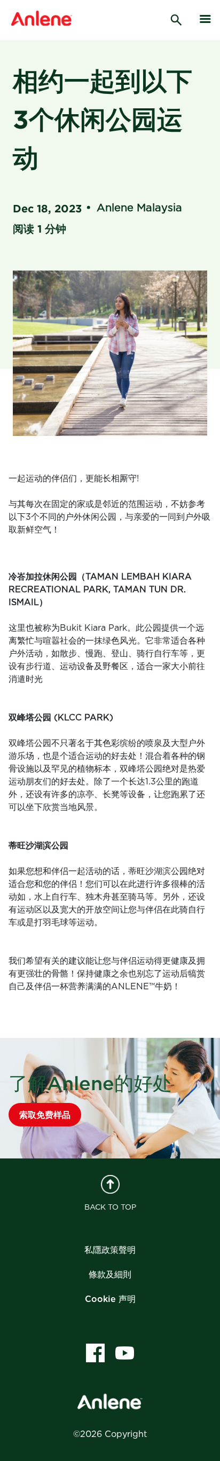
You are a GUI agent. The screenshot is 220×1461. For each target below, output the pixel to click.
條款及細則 (110, 1275)
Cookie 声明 (110, 1299)
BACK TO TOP (110, 1207)
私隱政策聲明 (110, 1250)
